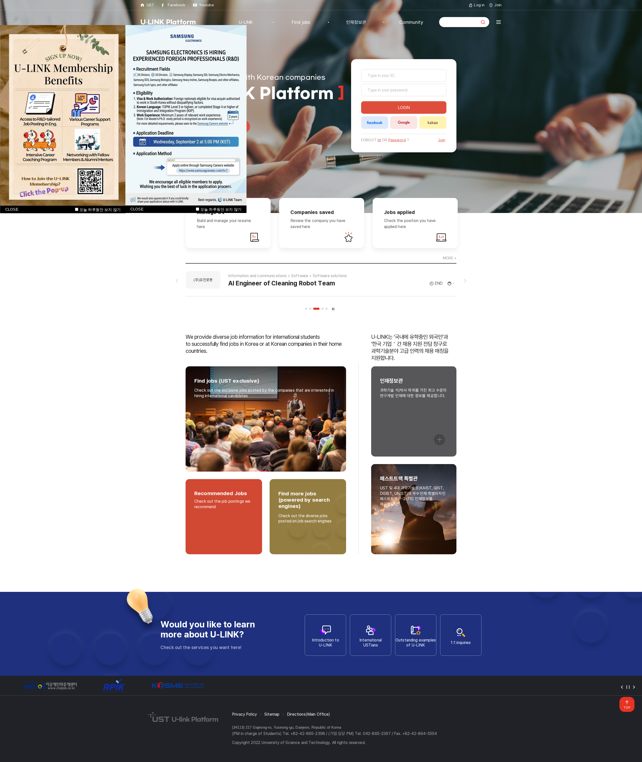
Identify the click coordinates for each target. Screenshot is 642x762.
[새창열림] (50, 685)
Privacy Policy (244, 714)
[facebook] (374, 122)
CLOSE (136, 209)
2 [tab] (310, 309)
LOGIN (404, 107)
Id (379, 140)
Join (498, 5)
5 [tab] (327, 309)
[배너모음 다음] (634, 687)
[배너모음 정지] (628, 687)
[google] (403, 122)
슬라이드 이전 (177, 281)
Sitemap (271, 714)
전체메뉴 (499, 22)
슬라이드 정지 (333, 308)
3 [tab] (316, 309)
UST (150, 5)
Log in (479, 5)
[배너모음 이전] (622, 687)
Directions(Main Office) (308, 714)
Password (397, 140)
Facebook (176, 5)
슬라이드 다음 (465, 281)
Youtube (206, 5)
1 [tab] (306, 309)
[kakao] (432, 122)
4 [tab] (323, 309)
